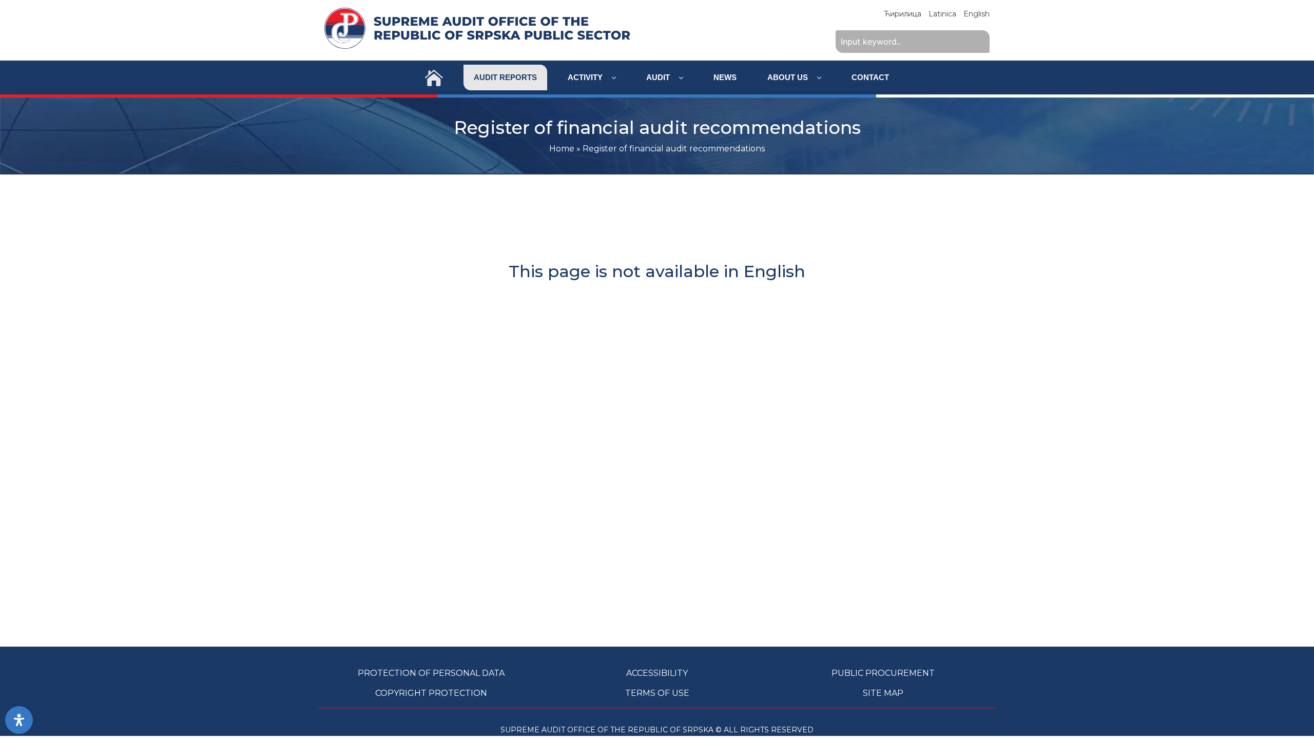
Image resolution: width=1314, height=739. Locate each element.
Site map (883, 693)
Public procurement (883, 673)
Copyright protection (431, 693)
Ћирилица (902, 13)
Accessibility (657, 673)
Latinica (942, 13)
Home (561, 148)
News (725, 77)
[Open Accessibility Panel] (19, 720)
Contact (870, 77)
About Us (788, 77)
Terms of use (657, 693)
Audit (659, 77)
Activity (586, 77)
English (976, 13)
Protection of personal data (431, 673)
